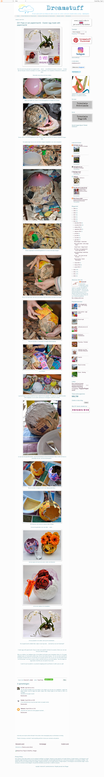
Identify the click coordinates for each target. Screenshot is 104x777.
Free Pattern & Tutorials (28, 16)
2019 (74, 210)
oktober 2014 (78, 227)
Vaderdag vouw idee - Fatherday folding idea (83, 350)
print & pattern (76, 156)
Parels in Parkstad (84, 146)
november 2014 (78, 225)
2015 (74, 219)
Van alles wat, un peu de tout (80, 187)
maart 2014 (77, 262)
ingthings (75, 176)
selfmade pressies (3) (83, 327)
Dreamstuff (83, 281)
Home (18, 16)
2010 (74, 276)
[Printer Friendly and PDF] (49, 680)
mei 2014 (77, 237)
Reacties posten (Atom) (27, 747)
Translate (82, 33)
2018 (74, 212)
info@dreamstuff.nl (76, 63)
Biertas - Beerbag (82, 372)
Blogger (66, 766)
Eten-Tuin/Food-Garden (77, 383)
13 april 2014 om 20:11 (29, 687)
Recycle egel (81, 319)
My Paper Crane (77, 171)
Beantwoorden (24, 695)
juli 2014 (76, 233)
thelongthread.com (77, 166)
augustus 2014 (78, 231)
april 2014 (77, 239)
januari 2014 (77, 267)
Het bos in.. (82, 177)
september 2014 (78, 229)
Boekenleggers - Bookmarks (80, 241)
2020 (74, 208)
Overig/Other (75, 388)
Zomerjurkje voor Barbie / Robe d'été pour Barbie (83, 190)
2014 (74, 221)
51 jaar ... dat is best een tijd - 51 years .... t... (80, 256)
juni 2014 (77, 235)
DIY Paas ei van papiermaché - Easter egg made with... (81, 249)
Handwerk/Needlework (77, 385)
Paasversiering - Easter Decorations (79, 259)
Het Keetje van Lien (77, 145)
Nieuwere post (19, 744)
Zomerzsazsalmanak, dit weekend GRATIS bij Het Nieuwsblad (80, 200)
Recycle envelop (81, 364)
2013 (74, 269)
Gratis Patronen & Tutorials (46, 16)
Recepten (68, 16)
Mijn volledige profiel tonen (78, 298)
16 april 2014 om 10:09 (30, 700)
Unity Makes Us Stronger (78, 168)
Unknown (23, 708)
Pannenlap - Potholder (83, 342)
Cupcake (80, 357)
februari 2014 (78, 264)
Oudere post (65, 744)
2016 (74, 217)
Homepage (42, 744)
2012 (74, 271)
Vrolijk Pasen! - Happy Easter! (81, 247)
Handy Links (60, 16)
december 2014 (78, 223)
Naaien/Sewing (77, 387)
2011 (74, 273)
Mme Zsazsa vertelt (77, 198)
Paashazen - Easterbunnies (81, 335)
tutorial (73, 390)
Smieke (22, 700)
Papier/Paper (40, 680)
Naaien (87, 385)
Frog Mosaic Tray (77, 172)
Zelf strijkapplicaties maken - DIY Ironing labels (82, 305)
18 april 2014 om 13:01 (31, 708)
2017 (74, 214)
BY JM (22, 687)
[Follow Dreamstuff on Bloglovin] (78, 68)
